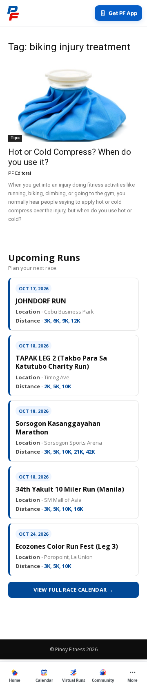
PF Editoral (19, 173)
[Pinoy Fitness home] (13, 13)
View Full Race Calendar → (73, 589)
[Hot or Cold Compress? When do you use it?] (73, 101)
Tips (15, 138)
